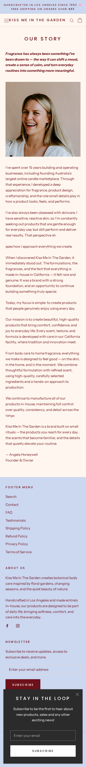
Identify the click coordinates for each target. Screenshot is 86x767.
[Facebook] (7, 625)
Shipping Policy (18, 528)
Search (11, 496)
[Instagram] (17, 625)
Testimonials (16, 520)
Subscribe (43, 751)
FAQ (9, 512)
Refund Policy (17, 536)
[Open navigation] (6, 20)
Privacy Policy (17, 544)
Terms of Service (19, 552)
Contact (12, 504)
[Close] (77, 694)
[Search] (72, 20)
